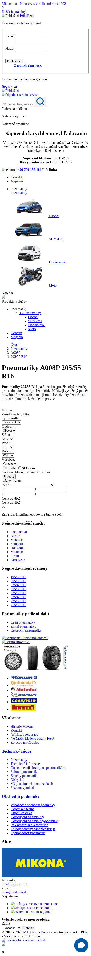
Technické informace (25, 764)
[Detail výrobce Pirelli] (23, 709)
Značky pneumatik (24, 776)
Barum (15, 536)
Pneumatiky (19, 193)
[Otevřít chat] (81, 945)
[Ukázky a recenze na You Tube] (34, 904)
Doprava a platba (22, 809)
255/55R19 (18, 605)
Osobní (53, 216)
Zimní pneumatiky (23, 626)
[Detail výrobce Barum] (24, 678)
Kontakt (16, 177)
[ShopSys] (23, 940)
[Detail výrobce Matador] (24, 690)
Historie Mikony (22, 726)
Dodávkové (56, 262)
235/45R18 (18, 597)
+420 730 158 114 (29, 170)
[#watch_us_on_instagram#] (31, 912)
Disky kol (17, 780)
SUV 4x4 (55, 239)
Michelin (17, 552)
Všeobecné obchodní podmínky (33, 805)
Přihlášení (27, 16)
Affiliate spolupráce (24, 734)
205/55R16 (18, 581)
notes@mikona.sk (14, 892)
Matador (16, 540)
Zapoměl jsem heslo (28, 65)
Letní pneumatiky (23, 622)
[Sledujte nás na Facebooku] (31, 908)
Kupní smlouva (21, 813)
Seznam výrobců (22, 788)
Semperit (17, 544)
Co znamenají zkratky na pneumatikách (38, 768)
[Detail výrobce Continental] (24, 685)
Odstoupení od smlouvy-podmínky (35, 821)
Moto (52, 285)
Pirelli (15, 556)
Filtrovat (9, 476)
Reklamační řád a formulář (29, 825)
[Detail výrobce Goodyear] (24, 702)
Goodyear (18, 560)
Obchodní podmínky (21, 796)
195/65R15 (18, 577)
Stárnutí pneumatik (24, 772)
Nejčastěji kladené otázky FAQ (32, 738)
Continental (19, 532)
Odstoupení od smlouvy (27, 817)
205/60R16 (18, 589)
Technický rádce (16, 751)
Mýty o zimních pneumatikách (32, 784)
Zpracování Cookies (25, 742)
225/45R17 (18, 585)
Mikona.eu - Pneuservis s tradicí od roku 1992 (34, 4)
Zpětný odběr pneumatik (28, 833)
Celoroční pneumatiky (26, 630)
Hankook (17, 548)
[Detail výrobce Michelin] (24, 696)
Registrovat (10, 87)
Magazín (17, 181)
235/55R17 (18, 593)
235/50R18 (18, 601)
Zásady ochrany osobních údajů (33, 829)
